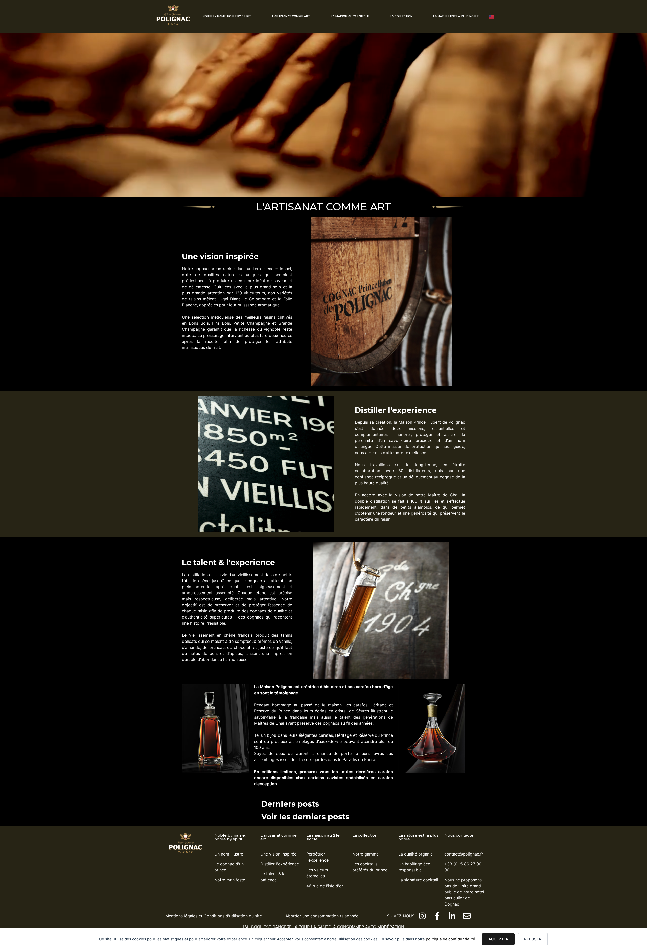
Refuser (532, 939)
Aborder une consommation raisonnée (321, 915)
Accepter (498, 939)
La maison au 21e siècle (323, 837)
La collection (364, 835)
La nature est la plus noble (418, 837)
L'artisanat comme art (278, 837)
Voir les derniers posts (305, 816)
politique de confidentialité (450, 939)
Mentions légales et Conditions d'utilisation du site (213, 915)
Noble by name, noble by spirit (230, 837)
